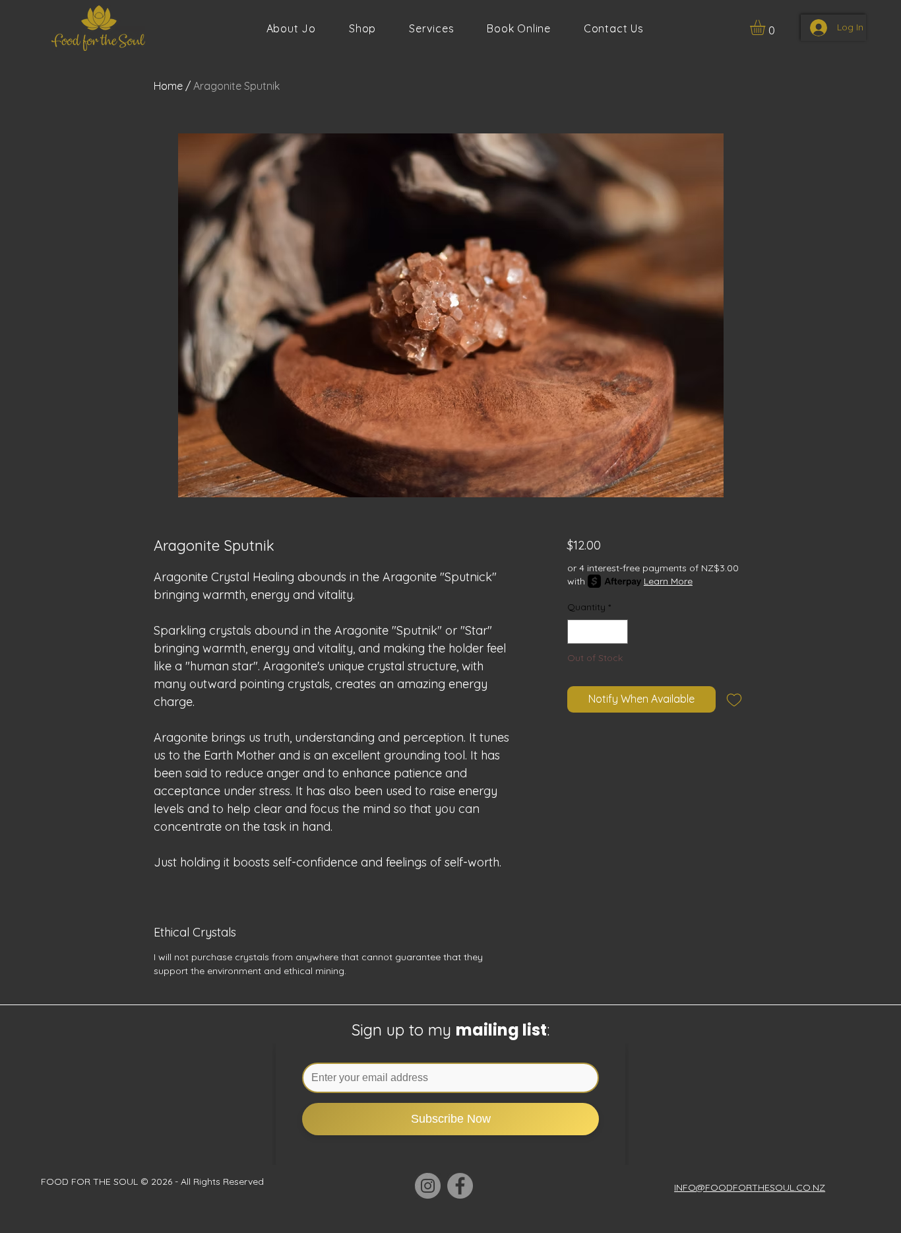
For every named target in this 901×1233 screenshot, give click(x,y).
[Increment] (617, 631)
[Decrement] (577, 631)
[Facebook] (460, 1186)
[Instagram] (428, 1186)
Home (168, 85)
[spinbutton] (597, 631)
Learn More (668, 581)
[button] (431, 28)
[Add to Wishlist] (734, 699)
